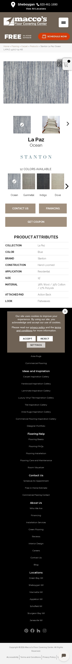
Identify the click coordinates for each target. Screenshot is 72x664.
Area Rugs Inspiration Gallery (36, 411)
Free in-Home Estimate (36, 488)
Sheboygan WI (36, 585)
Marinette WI (36, 592)
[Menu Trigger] (63, 22)
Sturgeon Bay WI (36, 613)
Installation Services (36, 522)
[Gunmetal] (28, 181)
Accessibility (12, 657)
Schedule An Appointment (36, 481)
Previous (5, 123)
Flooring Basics (36, 439)
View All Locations (36, 9)
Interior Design (36, 543)
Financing (53, 208)
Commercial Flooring (36, 363)
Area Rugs (36, 356)
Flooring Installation (36, 453)
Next (67, 123)
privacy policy (37, 327)
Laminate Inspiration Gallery (36, 390)
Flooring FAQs (36, 446)
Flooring (15, 46)
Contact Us (20, 208)
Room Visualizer (36, 467)
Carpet (24, 46)
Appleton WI (36, 599)
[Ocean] (14, 181)
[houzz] (38, 631)
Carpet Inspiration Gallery (36, 376)
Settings (36, 345)
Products (34, 46)
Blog (36, 564)
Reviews (36, 536)
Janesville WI (36, 620)
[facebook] (32, 631)
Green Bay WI (36, 578)
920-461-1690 (48, 4)
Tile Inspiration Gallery (36, 404)
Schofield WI (36, 606)
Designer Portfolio (36, 426)
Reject (45, 338)
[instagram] (44, 631)
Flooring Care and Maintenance (36, 460)
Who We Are (36, 508)
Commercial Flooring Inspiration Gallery (36, 418)
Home (6, 46)
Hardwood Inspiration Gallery (36, 383)
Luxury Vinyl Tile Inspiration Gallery (36, 397)
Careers (36, 550)
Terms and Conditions (30, 657)
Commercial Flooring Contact (36, 495)
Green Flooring (36, 529)
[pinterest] (26, 631)
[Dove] (58, 181)
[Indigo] (43, 181)
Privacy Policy (49, 657)
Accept (27, 338)
